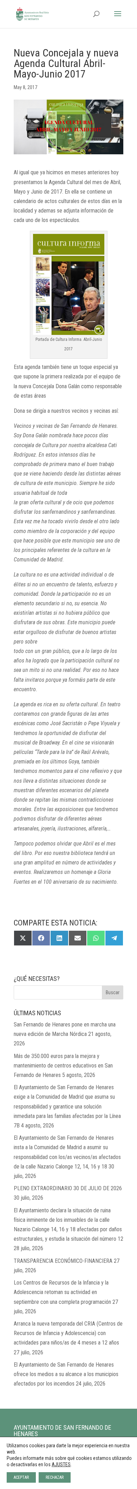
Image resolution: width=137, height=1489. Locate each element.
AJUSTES (61, 1464)
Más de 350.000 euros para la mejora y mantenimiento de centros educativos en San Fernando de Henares (63, 1065)
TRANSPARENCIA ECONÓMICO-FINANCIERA (63, 1261)
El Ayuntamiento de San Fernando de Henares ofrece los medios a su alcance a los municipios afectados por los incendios (66, 1374)
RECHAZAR (55, 1477)
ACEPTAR (21, 1477)
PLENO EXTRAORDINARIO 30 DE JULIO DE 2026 (68, 1188)
